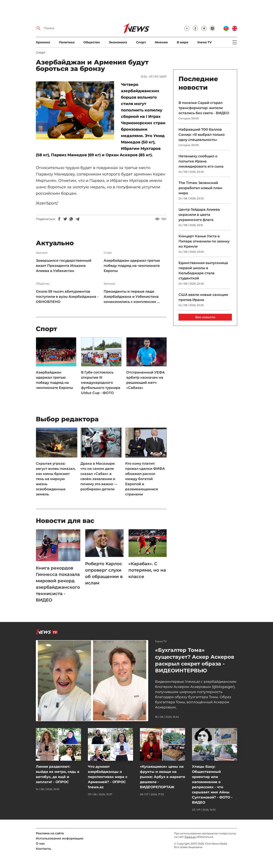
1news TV (204, 42)
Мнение (161, 42)
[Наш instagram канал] (212, 28)
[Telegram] (77, 219)
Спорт (141, 42)
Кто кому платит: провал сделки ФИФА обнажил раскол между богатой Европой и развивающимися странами (145, 478)
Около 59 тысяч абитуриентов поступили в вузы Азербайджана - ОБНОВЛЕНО (67, 296)
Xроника (43, 42)
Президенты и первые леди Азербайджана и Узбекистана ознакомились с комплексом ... (132, 296)
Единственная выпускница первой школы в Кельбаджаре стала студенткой (203, 270)
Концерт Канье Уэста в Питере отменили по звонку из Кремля (204, 241)
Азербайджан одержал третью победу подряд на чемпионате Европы (132, 265)
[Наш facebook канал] (195, 28)
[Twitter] (65, 219)
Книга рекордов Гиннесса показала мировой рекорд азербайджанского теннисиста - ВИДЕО (58, 584)
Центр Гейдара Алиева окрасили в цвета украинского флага (199, 214)
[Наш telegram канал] (203, 28)
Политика (66, 42)
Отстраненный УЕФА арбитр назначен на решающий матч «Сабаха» (145, 380)
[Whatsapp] (71, 219)
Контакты (43, 848)
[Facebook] (59, 219)
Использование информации (59, 838)
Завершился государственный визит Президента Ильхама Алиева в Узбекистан (63, 265)
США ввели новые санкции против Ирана (203, 297)
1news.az (190, 836)
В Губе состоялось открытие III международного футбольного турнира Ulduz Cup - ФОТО (100, 382)
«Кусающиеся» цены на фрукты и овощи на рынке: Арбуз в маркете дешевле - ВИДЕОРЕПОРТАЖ (162, 777)
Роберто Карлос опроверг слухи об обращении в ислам (104, 573)
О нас (40, 843)
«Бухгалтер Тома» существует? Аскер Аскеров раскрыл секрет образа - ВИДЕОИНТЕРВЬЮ (194, 660)
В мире (182, 42)
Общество (91, 42)
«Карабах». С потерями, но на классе (147, 570)
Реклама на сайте (50, 833)
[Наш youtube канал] (186, 28)
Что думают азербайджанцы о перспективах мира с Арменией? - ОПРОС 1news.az (107, 777)
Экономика (118, 42)
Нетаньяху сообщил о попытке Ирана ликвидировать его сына (201, 161)
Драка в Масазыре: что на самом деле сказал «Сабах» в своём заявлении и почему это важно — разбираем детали (98, 476)
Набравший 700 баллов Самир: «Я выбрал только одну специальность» (202, 134)
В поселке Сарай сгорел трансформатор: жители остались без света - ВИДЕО (204, 108)
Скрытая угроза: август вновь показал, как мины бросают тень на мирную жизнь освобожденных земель (56, 478)
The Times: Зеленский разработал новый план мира (200, 188)
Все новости (205, 317)
